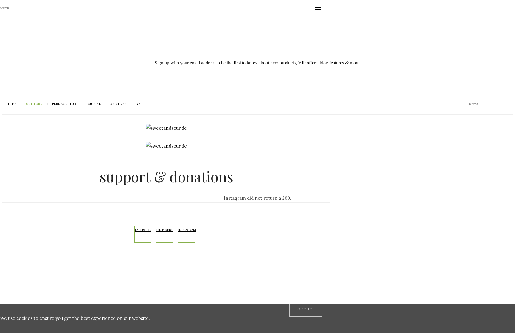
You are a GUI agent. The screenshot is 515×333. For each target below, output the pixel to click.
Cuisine (94, 104)
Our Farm (34, 104)
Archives (118, 104)
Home (12, 104)
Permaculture (65, 104)
